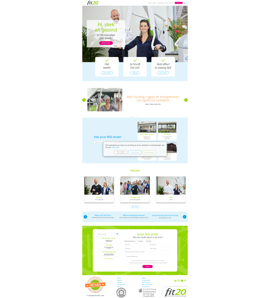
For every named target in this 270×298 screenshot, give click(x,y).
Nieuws (119, 282)
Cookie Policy (115, 147)
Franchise (171, 3)
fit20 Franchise (146, 282)
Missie (166, 3)
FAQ (118, 286)
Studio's (154, 3)
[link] (107, 60)
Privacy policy (146, 280)
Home (150, 3)
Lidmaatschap (160, 3)
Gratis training (178, 3)
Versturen (147, 266)
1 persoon (141, 241)
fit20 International (147, 284)
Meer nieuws (135, 207)
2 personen (148, 241)
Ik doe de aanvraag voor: (130, 241)
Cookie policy (146, 286)
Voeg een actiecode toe (132, 256)
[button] (84, 100)
